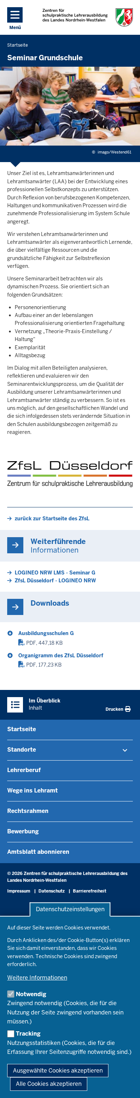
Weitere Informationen (37, 977)
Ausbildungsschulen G (46, 633)
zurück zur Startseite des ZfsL (52, 518)
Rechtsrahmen (27, 811)
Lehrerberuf (24, 770)
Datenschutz (51, 891)
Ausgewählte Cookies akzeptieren (58, 1070)
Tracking (28, 1033)
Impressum (18, 891)
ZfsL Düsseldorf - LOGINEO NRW (55, 580)
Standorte (21, 749)
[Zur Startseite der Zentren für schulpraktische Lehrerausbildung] (87, 17)
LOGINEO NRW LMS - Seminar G (55, 572)
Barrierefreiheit (89, 891)
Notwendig (31, 994)
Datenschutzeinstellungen (70, 909)
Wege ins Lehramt (32, 790)
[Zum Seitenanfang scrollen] (125, 1085)
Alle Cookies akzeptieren (48, 1084)
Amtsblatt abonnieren (38, 852)
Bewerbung (23, 831)
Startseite (21, 729)
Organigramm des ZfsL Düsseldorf (60, 655)
